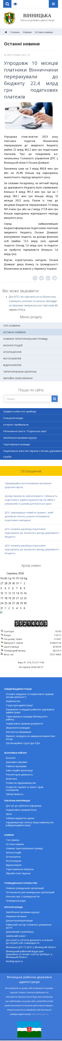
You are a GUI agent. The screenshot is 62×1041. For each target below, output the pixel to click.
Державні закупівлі (16, 762)
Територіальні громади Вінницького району (27, 718)
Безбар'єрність (14, 961)
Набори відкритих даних (20, 818)
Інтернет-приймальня (15, 424)
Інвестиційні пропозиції (19, 770)
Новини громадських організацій (25, 888)
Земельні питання (16, 916)
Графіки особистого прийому (19, 411)
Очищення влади (13, 418)
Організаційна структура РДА (23, 743)
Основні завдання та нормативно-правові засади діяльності (30, 695)
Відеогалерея (12, 365)
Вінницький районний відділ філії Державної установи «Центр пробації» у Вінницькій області (29, 954)
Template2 (16, 4)
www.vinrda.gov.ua (39, 1014)
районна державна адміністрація (37, 17)
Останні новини (44, 32)
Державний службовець (20, 931)
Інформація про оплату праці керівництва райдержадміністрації (29, 824)
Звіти (9, 814)
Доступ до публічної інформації (24, 805)
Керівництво (13, 701)
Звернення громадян (18, 727)
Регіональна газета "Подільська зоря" (25, 431)
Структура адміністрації (19, 705)
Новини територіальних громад (25, 338)
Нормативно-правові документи (24, 723)
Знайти (55, 398)
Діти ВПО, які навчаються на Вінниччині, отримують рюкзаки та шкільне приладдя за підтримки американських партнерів (33, 301)
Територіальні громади (16, 444)
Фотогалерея (12, 358)
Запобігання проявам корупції (20, 437)
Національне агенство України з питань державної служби (32, 453)
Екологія (10, 757)
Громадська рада (16, 900)
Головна (15, 32)
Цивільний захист (16, 935)
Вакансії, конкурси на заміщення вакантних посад (30, 737)
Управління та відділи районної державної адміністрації (30, 711)
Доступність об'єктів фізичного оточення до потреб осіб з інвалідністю (29, 941)
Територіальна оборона (19, 371)
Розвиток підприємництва (21, 782)
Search (7, 4)
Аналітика (11, 778)
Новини (27, 32)
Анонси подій (12, 345)
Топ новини (11, 325)
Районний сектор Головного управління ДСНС (28, 926)
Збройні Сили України (17, 378)
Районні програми (16, 766)
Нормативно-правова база (21, 809)
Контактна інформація (18, 731)
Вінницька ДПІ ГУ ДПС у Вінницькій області (31, 947)
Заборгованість (15, 794)
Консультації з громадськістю (23, 896)
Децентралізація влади (19, 920)
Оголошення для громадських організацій (30, 892)
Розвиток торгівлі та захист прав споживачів (24, 788)
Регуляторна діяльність (19, 774)
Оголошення (12, 351)
